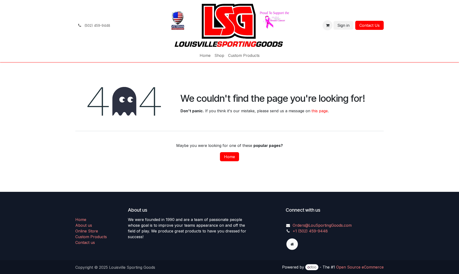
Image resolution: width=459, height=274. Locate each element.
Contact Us (369, 25)
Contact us (85, 242)
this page (319, 110)
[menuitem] (205, 55)
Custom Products (91, 236)
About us (83, 225)
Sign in (343, 25)
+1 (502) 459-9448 (310, 231)
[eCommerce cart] (327, 25)
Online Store (86, 231)
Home (229, 156)
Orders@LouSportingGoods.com (322, 225)
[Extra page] (292, 244)
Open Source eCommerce (360, 267)
